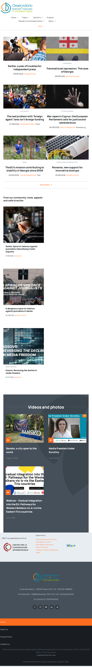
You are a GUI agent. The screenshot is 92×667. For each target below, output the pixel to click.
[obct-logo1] (46, 571)
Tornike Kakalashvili (28, 175)
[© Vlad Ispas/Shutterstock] (67, 136)
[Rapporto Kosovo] (23, 329)
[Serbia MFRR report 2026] (23, 269)
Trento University (42, 547)
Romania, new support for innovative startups (67, 169)
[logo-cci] (16, 542)
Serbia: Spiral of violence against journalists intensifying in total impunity (21, 249)
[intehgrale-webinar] (25, 467)
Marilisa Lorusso (72, 76)
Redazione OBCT (20, 315)
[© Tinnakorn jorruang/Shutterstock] (67, 85)
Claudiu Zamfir (72, 175)
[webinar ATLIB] (67, 415)
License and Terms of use (46, 655)
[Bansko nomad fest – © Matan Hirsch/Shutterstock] (25, 415)
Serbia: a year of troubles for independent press (24, 67)
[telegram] (57, 607)
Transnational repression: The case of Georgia (67, 70)
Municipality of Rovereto (44, 545)
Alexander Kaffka (27, 124)
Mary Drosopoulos (67, 127)
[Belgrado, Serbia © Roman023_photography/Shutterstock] (24, 37)
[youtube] (46, 607)
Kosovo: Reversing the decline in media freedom (21, 371)
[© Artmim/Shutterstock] (67, 37)
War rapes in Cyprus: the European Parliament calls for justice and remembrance (67, 119)
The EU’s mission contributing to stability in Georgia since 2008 (24, 169)
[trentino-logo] (71, 544)
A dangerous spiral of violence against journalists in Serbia (20, 309)
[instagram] (40, 607)
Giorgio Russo (30, 74)
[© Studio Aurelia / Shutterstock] (23, 207)
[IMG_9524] (24, 136)
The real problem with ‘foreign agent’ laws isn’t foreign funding (24, 118)
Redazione (18, 256)
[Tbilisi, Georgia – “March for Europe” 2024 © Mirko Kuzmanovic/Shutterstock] (24, 85)
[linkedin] (51, 607)
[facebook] (35, 607)
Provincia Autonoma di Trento (46, 539)
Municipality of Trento (43, 542)
